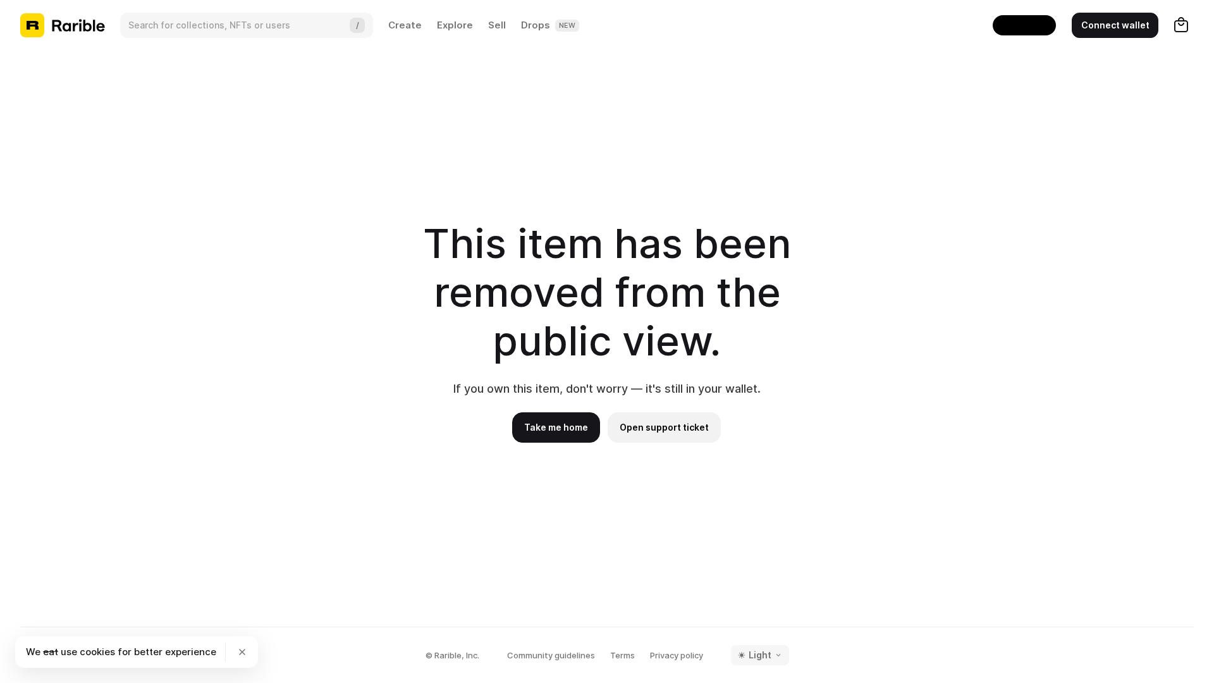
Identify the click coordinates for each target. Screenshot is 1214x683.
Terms (622, 655)
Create (405, 25)
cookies (97, 652)
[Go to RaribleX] (1024, 25)
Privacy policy (676, 655)
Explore (455, 25)
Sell (497, 25)
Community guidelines (551, 655)
